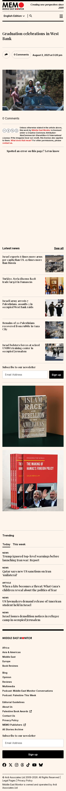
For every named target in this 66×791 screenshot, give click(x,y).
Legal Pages (9, 780)
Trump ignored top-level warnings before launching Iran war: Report (30, 558)
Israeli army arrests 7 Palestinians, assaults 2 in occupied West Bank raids (17, 304)
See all (59, 248)
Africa (5, 647)
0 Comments (21, 54)
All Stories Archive (12, 729)
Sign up (56, 374)
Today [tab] (6, 544)
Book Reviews (10, 665)
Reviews (7, 681)
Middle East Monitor (41, 130)
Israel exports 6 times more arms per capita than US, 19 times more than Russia (22, 259)
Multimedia (8, 686)
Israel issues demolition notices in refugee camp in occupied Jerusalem (30, 618)
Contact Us (8, 715)
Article (6, 583)
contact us (7, 143)
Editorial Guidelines (13, 702)
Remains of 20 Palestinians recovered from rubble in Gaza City (21, 326)
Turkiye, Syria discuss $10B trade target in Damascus (19, 280)
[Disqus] (33, 197)
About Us (7, 706)
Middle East (9, 656)
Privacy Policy (10, 720)
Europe (6, 661)
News (5, 553)
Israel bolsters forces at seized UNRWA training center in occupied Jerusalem (21, 348)
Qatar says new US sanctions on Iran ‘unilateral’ (26, 573)
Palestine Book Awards (15, 711)
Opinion (6, 677)
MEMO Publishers (12, 724)
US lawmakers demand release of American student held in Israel (31, 603)
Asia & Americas (11, 652)
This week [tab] (19, 544)
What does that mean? (21, 140)
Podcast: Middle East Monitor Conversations (27, 690)
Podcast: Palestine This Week (19, 695)
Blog (4, 672)
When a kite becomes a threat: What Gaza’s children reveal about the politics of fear (31, 588)
